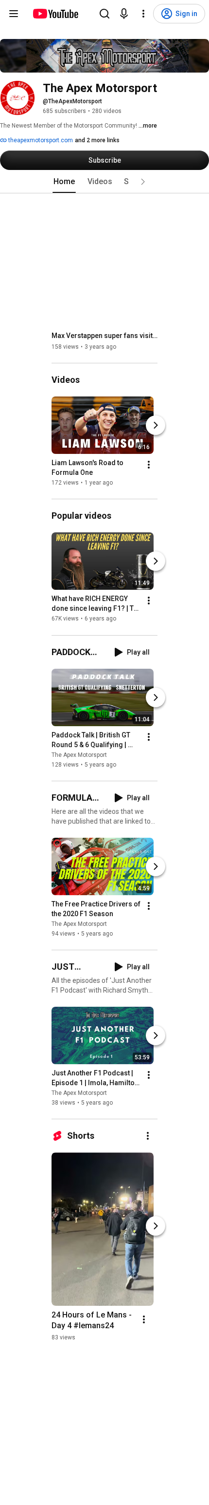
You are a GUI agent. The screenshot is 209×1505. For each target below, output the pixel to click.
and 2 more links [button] (97, 140)
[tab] (64, 181)
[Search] (104, 13)
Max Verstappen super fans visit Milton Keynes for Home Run (105, 335)
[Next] (155, 425)
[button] (143, 181)
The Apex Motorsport (79, 755)
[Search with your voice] (124, 13)
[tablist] (104, 181)
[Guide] (13, 13)
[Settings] (143, 13)
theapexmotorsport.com (40, 140)
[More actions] (148, 464)
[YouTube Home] (55, 13)
